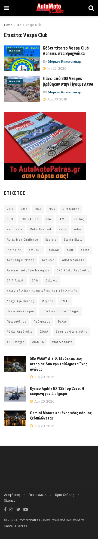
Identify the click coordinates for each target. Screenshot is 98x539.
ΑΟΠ (70, 250)
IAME (62, 219)
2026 (51, 209)
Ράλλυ (62, 321)
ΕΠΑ (35, 280)
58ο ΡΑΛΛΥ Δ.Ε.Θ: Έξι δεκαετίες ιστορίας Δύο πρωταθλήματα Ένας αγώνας (58, 363)
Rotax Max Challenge (22, 239)
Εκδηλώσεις (15, 51)
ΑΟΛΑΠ (54, 250)
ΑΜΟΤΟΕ (35, 250)
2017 (10, 209)
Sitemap (10, 500)
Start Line (14, 250)
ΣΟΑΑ (44, 331)
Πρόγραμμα (42, 321)
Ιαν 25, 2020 (56, 68)
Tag (19, 25)
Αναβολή (48, 260)
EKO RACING (29, 219)
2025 (38, 209)
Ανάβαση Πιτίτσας (21, 260)
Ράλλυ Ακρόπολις (20, 331)
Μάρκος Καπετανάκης (64, 61)
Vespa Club (33, 25)
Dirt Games (70, 209)
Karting (79, 219)
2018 (24, 209)
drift (10, 219)
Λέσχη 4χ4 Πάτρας (20, 301)
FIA (48, 219)
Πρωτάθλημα (16, 321)
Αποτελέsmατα (73, 260)
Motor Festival (40, 229)
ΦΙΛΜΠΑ (38, 342)
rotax (78, 229)
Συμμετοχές (15, 342)
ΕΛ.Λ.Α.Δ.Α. (15, 280)
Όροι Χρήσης (64, 495)
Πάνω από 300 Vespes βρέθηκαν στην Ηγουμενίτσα (68, 81)
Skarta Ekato (73, 239)
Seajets (50, 239)
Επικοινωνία (38, 495)
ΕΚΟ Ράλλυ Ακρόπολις (73, 270)
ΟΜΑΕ (65, 301)
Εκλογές (51, 280)
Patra (63, 229)
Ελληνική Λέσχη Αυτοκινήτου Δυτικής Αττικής (42, 291)
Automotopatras (27, 520)
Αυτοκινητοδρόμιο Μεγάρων (28, 270)
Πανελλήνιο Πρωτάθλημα (60, 311)
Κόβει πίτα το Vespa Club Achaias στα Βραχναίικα (65, 50)
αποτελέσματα (62, 342)
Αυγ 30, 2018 (57, 99)
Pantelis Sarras (15, 526)
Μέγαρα (47, 301)
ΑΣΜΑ (85, 250)
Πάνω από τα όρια (20, 311)
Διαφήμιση (12, 495)
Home (8, 25)
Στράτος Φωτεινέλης (71, 331)
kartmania (14, 229)
